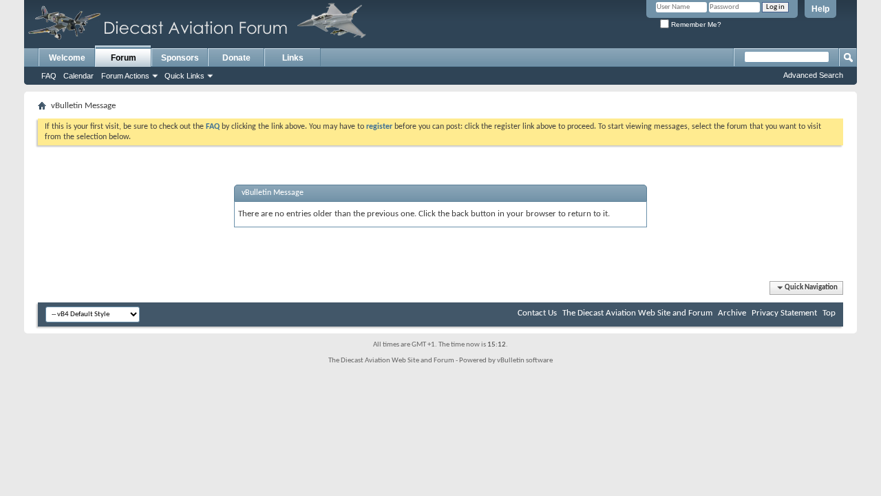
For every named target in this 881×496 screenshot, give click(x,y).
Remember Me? (695, 24)
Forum (123, 58)
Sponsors (180, 58)
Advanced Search (813, 75)
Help (820, 9)
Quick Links (184, 76)
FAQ (48, 76)
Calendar (78, 76)
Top (829, 313)
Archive (732, 313)
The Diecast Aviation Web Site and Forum (637, 313)
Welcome (67, 58)
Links (293, 58)
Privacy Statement (784, 313)
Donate (236, 58)
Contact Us (537, 313)
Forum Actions (125, 76)
